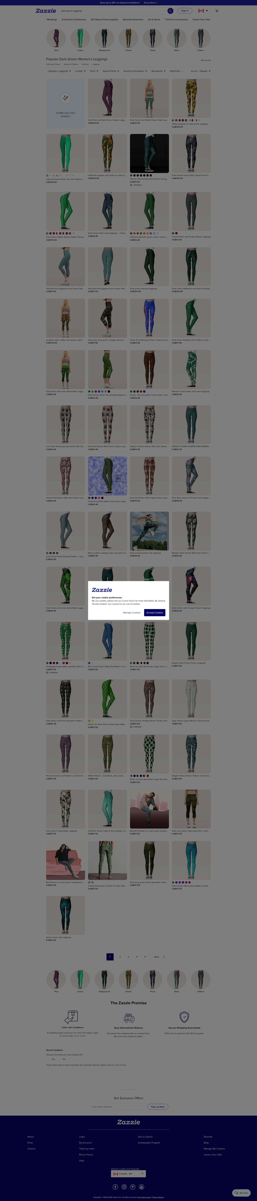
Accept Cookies (154, 612)
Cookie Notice (128, 601)
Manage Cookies (132, 612)
